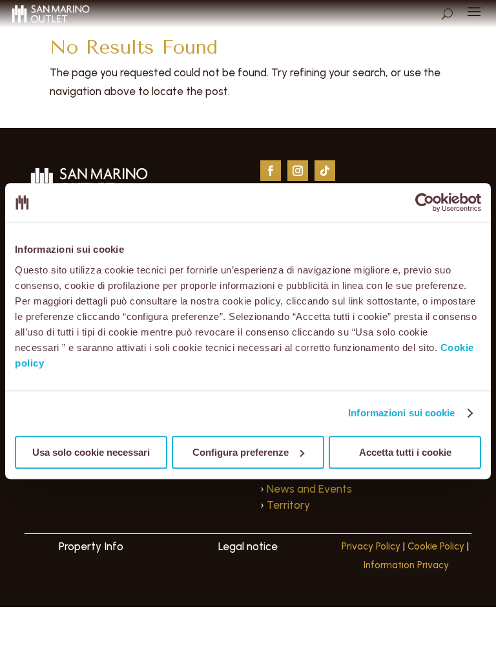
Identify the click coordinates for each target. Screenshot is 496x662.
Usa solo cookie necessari (91, 452)
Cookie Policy (436, 546)
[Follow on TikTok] (325, 170)
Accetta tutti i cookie (405, 452)
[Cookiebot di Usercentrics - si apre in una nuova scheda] (424, 202)
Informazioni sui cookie (401, 412)
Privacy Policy (371, 546)
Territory (288, 504)
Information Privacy (406, 565)
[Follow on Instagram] (297, 170)
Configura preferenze (240, 452)
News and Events (309, 488)
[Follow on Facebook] (270, 170)
